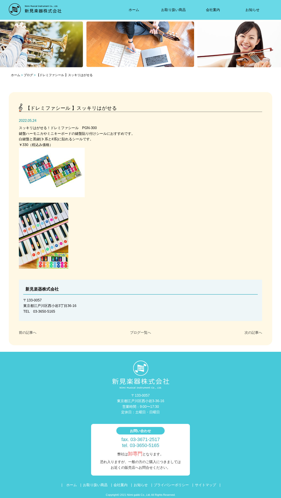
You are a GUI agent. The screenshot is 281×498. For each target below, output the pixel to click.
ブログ (28, 75)
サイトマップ (205, 485)
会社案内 (213, 10)
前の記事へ (27, 332)
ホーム (134, 10)
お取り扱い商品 (173, 10)
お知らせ (252, 10)
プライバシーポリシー (171, 485)
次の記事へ (253, 332)
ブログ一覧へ (140, 332)
